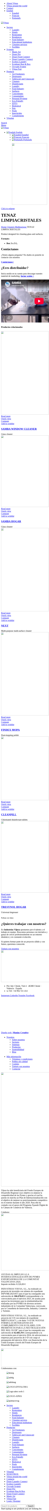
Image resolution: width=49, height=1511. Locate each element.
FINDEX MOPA (10, 729)
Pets (14, 108)
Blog (14, 1052)
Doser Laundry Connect (22, 59)
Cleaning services (19, 44)
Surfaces (15, 91)
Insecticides (17, 113)
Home (4, 227)
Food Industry (18, 39)
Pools (14, 111)
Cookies (15, 1064)
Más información (14, 1056)
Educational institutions (22, 42)
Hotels (15, 32)
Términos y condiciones (22, 1059)
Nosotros (10, 1037)
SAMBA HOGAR (11, 521)
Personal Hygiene (19, 98)
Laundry (15, 30)
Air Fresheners (18, 74)
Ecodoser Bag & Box (21, 64)
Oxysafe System (19, 66)
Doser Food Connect (21, 57)
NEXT (4, 625)
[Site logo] (5, 23)
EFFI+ (15, 103)
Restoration (17, 35)
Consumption (18, 96)
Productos (16, 1047)
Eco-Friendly (17, 101)
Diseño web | (14, 1032)
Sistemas (15, 1044)
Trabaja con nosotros (21, 1066)
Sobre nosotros (18, 1040)
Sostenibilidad (18, 1049)
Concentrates (17, 93)
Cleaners (15, 81)
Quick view (6, 419)
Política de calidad (20, 1061)
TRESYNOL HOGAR (13, 907)
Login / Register (13, 1501)
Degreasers (17, 76)
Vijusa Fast (17, 69)
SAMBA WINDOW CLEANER (19, 428)
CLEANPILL (8, 814)
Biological (16, 106)
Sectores (15, 1042)
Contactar (16, 1069)
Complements (18, 116)
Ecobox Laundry (19, 62)
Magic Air (16, 52)
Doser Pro (16, 54)
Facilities (16, 47)
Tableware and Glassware (23, 79)
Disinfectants (17, 84)
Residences (17, 37)
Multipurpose (21, 227)
